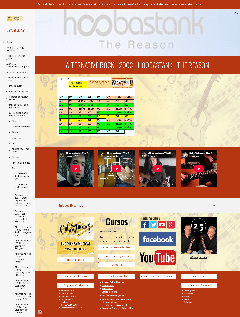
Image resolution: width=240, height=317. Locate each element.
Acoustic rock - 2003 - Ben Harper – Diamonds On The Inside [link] (22, 216)
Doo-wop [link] (16, 138)
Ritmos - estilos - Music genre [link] (18, 78)
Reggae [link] (15, 157)
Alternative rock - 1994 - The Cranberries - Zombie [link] (23, 308)
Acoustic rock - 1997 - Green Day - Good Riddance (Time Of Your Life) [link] (22, 200)
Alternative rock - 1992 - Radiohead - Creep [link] (23, 257)
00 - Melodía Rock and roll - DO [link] (22, 176)
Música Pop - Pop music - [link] (20, 150)
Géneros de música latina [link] (18, 98)
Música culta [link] (15, 86)
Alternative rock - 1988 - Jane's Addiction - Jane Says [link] (23, 231)
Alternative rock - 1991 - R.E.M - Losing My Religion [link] (23, 244)
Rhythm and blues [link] (21, 162)
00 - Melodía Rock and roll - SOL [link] (22, 187)
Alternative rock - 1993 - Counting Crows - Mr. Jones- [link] (23, 271)
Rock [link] (14, 168)
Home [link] (9, 42)
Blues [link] (15, 121)
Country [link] (16, 132)
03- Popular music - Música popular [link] (19, 114)
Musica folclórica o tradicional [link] (18, 106)
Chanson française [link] (21, 126)
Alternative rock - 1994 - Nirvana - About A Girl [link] (23, 296)
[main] (137, 65)
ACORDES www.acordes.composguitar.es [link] (19, 65)
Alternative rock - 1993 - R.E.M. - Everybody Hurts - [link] (23, 284)
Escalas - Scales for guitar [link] (15, 57)
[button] (236, 12)
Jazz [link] (14, 143)
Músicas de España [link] (18, 91)
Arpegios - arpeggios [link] (16, 72)
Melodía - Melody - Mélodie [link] (15, 49)
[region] (120, 4)
